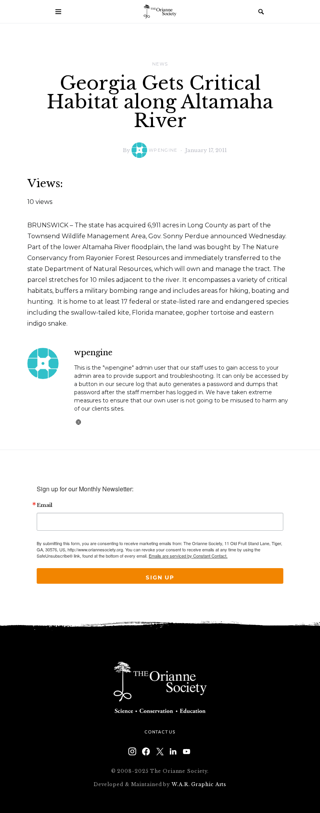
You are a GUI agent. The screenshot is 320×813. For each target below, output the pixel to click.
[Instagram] (132, 751)
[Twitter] (160, 751)
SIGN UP (160, 577)
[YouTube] (186, 751)
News (160, 64)
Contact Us (160, 731)
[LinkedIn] (173, 751)
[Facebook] (146, 751)
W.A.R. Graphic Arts (199, 784)
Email (44, 505)
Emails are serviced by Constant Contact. (188, 556)
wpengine (163, 150)
